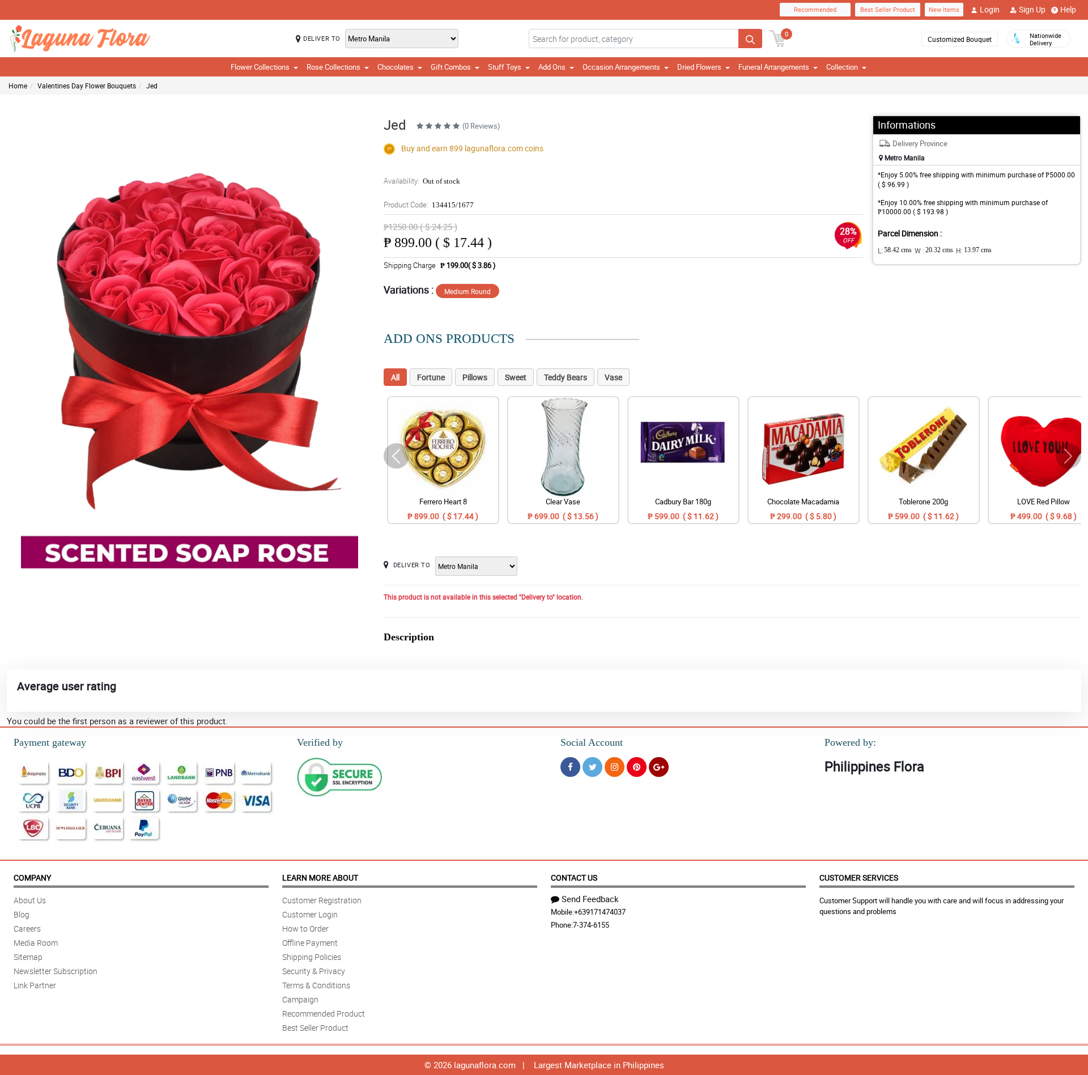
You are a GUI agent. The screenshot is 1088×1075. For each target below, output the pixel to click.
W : (934, 250)
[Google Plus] (659, 767)
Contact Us (574, 877)
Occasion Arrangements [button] (621, 67)
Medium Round (467, 291)
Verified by (320, 742)
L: (895, 250)
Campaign (300, 999)
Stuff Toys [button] (504, 67)
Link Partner (35, 985)
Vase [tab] (613, 377)
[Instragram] (614, 767)
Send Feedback (590, 898)
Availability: (422, 181)
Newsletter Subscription (55, 971)
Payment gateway (50, 742)
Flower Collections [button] (260, 67)
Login (990, 9)
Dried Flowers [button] (699, 67)
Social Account (591, 742)
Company (32, 877)
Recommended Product (323, 1013)
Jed (152, 85)
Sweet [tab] (515, 377)
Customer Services (858, 877)
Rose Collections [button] (333, 67)
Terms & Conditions (316, 985)
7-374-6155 (591, 925)
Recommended (815, 9)
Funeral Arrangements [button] (773, 67)
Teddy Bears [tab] (565, 377)
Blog (21, 914)
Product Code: (429, 204)
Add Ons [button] (552, 67)
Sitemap (28, 956)
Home (17, 85)
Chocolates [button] (395, 67)
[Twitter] (592, 767)
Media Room (36, 942)
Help (1068, 9)
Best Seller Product (887, 9)
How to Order (305, 928)
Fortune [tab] (431, 377)
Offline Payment (310, 942)
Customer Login (310, 914)
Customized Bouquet (960, 39)
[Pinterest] (637, 767)
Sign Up (1032, 9)
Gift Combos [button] (451, 67)
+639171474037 (600, 912)
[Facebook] (570, 767)
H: (974, 250)
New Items (944, 9)
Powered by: (850, 742)
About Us (30, 900)
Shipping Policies (311, 956)
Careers (27, 928)
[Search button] (750, 38)
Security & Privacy (313, 971)
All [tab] (395, 377)
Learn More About (320, 877)
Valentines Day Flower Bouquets (86, 85)
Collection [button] (842, 67)
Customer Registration (322, 900)
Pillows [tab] (474, 377)
